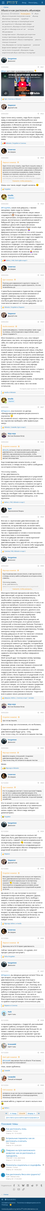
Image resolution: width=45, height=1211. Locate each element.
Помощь (5, 1205)
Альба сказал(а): (9, 326)
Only (7, 1143)
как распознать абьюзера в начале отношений (18, 27)
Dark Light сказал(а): (10, 1057)
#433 (42, 783)
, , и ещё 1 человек (19, 698)
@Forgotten (5, 207)
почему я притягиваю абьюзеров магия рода (17, 37)
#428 (42, 442)
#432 (42, 748)
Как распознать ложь (16, 1129)
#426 (42, 322)
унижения (36, 45)
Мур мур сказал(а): (9, 570)
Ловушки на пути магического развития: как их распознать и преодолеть (20, 1153)
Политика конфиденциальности (28, 1203)
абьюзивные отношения (10, 19)
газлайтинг (25, 19)
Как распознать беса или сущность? (23, 1174)
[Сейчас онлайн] (5, 199)
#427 (42, 407)
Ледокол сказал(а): (9, 162)
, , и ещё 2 (15, 427)
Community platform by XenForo (20, 1209)
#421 (42, 67)
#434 (42, 831)
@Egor (3, 71)
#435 (42, 869)
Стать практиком (19, 1158)
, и (12, 99)
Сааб (7, 1177)
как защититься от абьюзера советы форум (17, 24)
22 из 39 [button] (22, 1113)
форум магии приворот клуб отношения (15, 48)
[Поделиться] (38, 67)
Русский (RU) (11, 1199)
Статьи (15, 1131)
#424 (42, 204)
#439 (42, 1053)
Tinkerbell (9, 1158)
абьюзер (35, 16)
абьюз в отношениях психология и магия (16, 16)
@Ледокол (5, 411)
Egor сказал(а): (8, 280)
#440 (42, 1085)
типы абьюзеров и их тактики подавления (16, 45)
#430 (42, 566)
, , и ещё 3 (16, 260)
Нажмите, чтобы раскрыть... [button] (22, 181)
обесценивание (7, 32)
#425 (42, 275)
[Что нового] (42, 2)
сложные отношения (9, 42)
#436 (42, 938)
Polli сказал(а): (8, 1090)
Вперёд (30, 1113)
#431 (42, 713)
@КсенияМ (6, 1060)
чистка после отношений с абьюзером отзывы (18, 50)
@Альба (6, 450)
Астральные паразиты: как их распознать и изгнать (20, 1139)
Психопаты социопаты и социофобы (23, 1165)
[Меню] (3, 2)
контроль (31, 29)
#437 (42, 971)
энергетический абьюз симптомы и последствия (18, 53)
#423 (42, 158)
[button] (2, 1199)
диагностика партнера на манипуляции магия (18, 21)
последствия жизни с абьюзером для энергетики (19, 34)
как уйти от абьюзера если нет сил (14, 29)
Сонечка (6, 14)
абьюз (36, 14)
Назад (14, 1113)
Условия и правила (8, 1203)
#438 (42, 1020)
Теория (12, 1143)
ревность (38, 40)
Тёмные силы (15, 1177)
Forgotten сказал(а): (10, 446)
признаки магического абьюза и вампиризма (17, 40)
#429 (42, 517)
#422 (42, 114)
